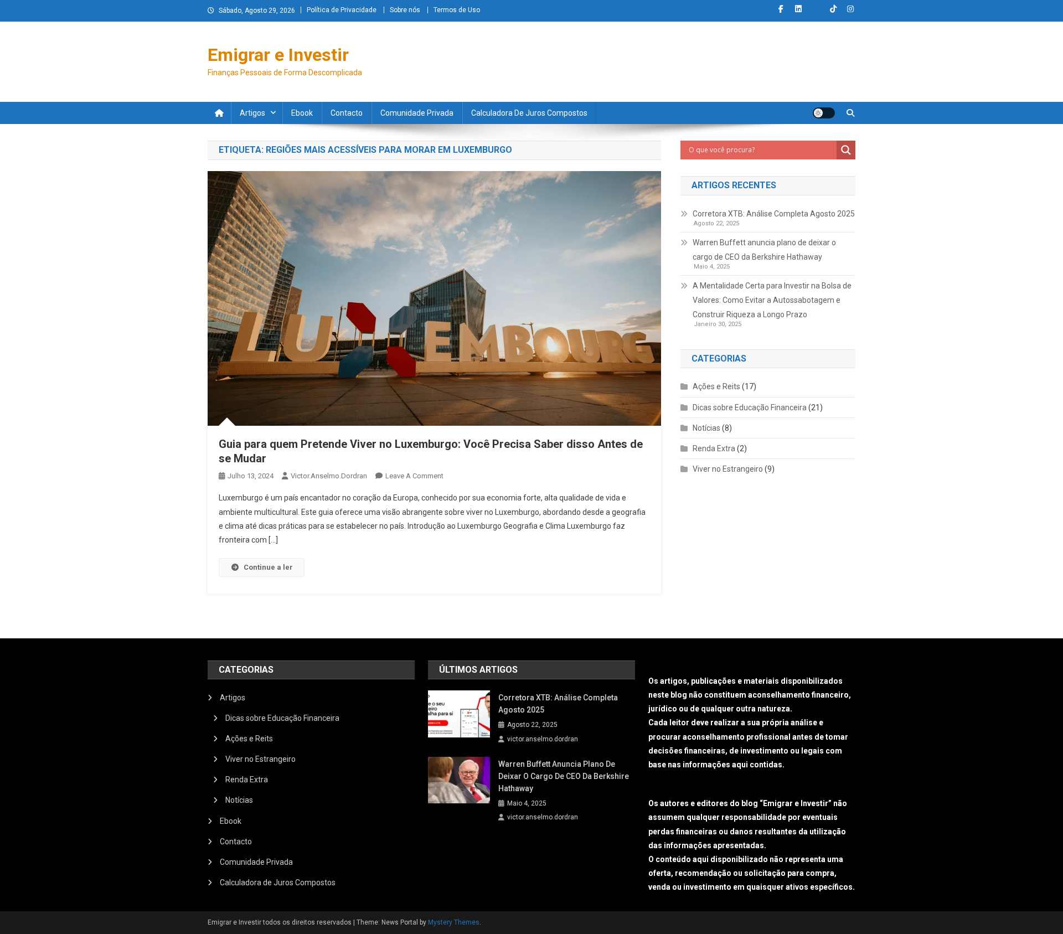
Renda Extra (714, 448)
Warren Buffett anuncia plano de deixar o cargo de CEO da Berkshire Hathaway (764, 249)
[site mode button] (824, 112)
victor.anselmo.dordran (329, 476)
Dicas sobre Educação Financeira (750, 407)
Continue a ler (268, 567)
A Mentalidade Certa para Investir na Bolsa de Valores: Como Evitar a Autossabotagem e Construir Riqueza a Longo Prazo (772, 300)
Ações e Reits (716, 386)
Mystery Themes (453, 922)
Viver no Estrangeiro (728, 469)
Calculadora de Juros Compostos (529, 113)
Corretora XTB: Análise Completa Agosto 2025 (774, 213)
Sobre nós (405, 10)
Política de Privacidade (341, 10)
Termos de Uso (457, 10)
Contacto (347, 113)
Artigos (252, 113)
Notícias (706, 428)
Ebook (302, 113)
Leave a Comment (414, 476)
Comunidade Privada (416, 113)
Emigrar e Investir (278, 54)
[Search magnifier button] (846, 150)
